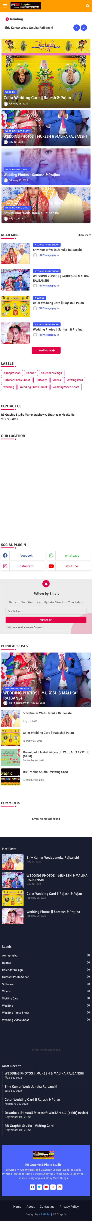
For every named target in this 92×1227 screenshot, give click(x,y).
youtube (72, 566)
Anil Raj (45, 1214)
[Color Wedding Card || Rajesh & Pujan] (10, 737)
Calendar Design (51, 373)
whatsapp (72, 555)
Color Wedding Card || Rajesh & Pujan (58, 303)
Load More (45, 350)
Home (17, 1206)
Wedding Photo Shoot (33, 387)
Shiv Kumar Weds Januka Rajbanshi (28, 28)
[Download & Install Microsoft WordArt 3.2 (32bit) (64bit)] (10, 757)
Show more (84, 235)
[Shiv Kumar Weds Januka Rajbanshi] (10, 718)
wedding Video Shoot (66, 387)
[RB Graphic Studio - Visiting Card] (10, 776)
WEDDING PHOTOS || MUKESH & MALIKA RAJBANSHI (61, 278)
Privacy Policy (69, 1206)
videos (57, 380)
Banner (31, 373)
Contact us (47, 1206)
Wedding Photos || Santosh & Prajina (58, 329)
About (31, 1206)
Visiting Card (75, 380)
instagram (26, 566)
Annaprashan (12, 373)
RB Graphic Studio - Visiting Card (45, 772)
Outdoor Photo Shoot (16, 380)
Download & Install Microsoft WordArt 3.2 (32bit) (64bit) (56, 754)
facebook (26, 555)
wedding (8, 387)
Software (41, 380)
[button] (87, 6)
